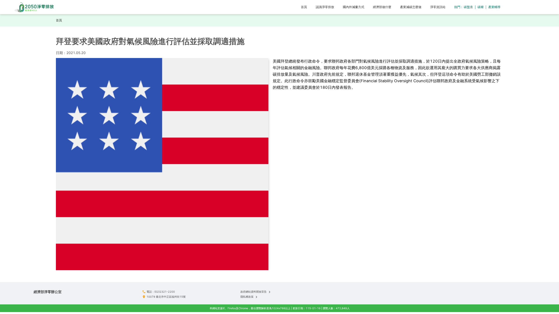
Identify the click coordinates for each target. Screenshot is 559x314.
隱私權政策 (247, 296)
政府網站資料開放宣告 (253, 291)
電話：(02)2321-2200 (161, 291)
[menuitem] (304, 7)
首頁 (59, 20)
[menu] (255, 7)
